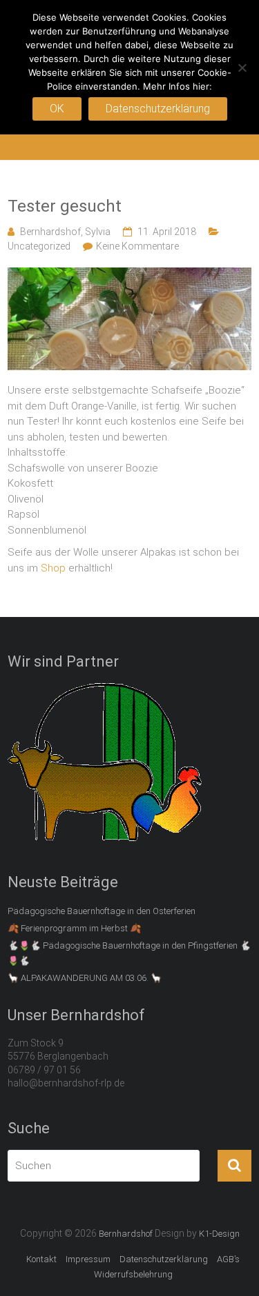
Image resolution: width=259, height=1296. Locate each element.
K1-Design (219, 1233)
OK (57, 108)
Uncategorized (39, 246)
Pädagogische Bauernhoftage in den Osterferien (101, 911)
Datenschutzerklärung (163, 1259)
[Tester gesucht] (129, 275)
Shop (53, 568)
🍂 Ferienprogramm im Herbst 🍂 (74, 928)
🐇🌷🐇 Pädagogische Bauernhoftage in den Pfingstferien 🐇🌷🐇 (129, 953)
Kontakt (41, 1259)
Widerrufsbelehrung (133, 1274)
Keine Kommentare (137, 246)
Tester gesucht (65, 206)
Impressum (88, 1259)
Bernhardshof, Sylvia (65, 231)
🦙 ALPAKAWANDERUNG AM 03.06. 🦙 (85, 978)
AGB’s (228, 1259)
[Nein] (242, 67)
